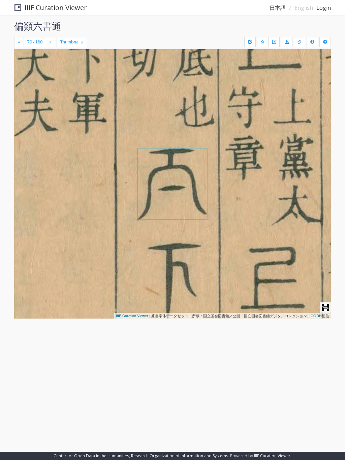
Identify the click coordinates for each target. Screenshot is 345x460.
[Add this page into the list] (263, 42)
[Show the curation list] (274, 42)
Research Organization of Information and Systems (179, 456)
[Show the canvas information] (299, 42)
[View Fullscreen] (23, 83)
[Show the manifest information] (312, 42)
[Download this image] (286, 42)
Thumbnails (71, 42)
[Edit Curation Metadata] (250, 42)
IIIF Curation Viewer (56, 7)
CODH (316, 315)
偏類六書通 (37, 26)
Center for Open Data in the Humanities (91, 456)
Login (323, 7)
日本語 (278, 7)
